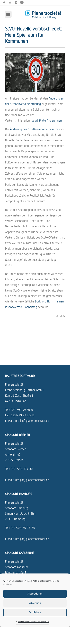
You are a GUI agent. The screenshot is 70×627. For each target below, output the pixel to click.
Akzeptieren (35, 593)
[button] (8, 14)
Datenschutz (36, 621)
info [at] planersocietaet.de (32, 421)
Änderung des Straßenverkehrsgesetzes (35, 129)
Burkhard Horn (44, 301)
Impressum (44, 621)
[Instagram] (10, 2)
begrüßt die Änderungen (46, 120)
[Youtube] (21, 2)
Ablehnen (35, 603)
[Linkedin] (16, 2)
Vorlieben (35, 612)
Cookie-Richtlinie (25, 621)
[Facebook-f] (4, 2)
